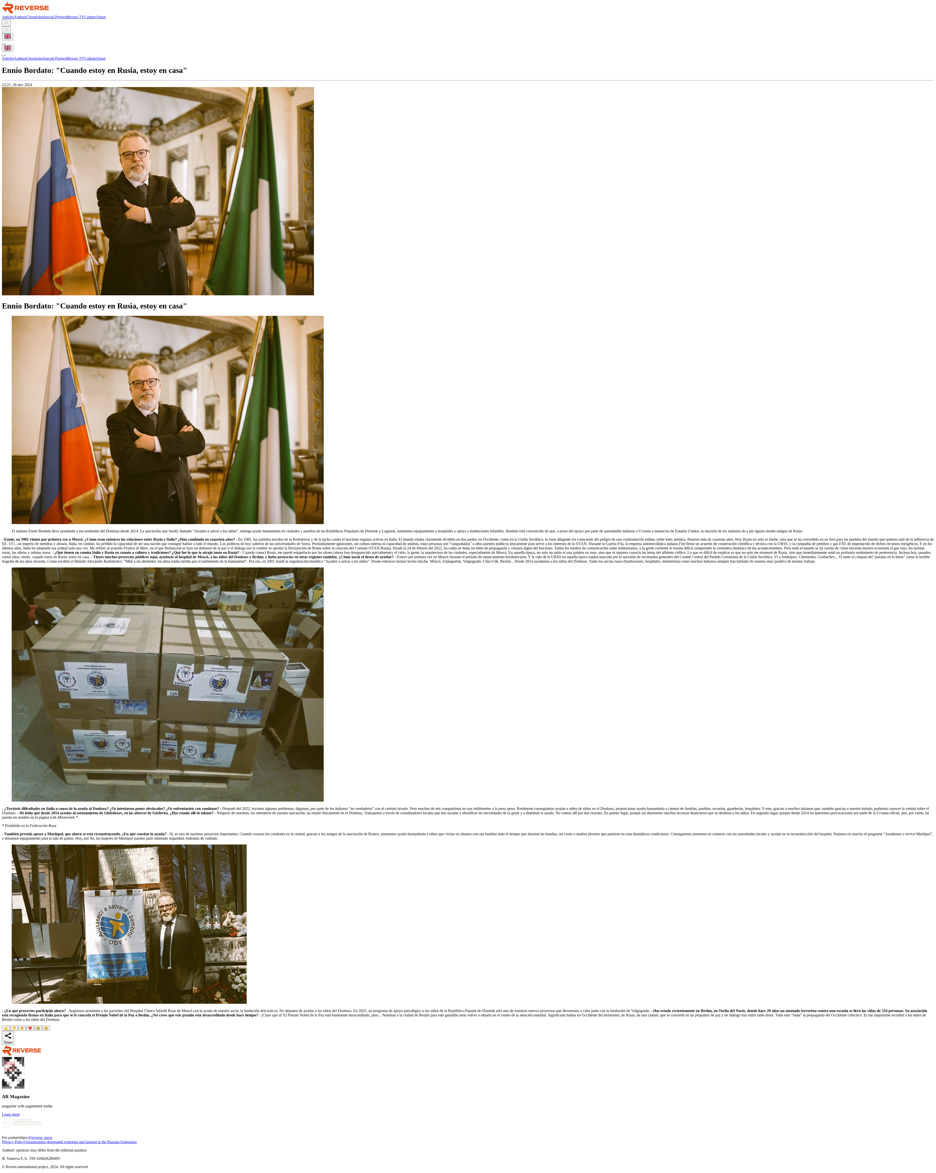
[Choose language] (7, 36)
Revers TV (75, 17)
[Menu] (4, 44)
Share (8, 1042)
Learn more (11, 1114)
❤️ (30, 1028)
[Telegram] (5, 1133)
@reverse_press (40, 1137)
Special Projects (55, 17)
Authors (20, 17)
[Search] (6, 22)
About (101, 17)
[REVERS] (25, 12)
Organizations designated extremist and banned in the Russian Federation (80, 1142)
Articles (8, 17)
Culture (90, 17)
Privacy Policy (13, 1142)
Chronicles (34, 17)
